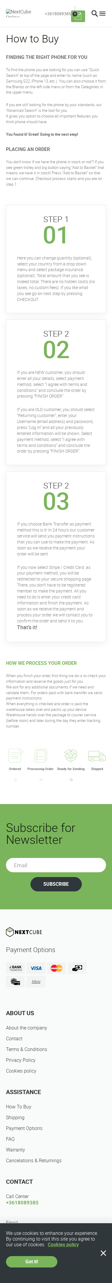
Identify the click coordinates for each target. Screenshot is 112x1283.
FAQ (10, 1139)
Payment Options (24, 1128)
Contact (14, 1038)
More (36, 981)
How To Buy (18, 1107)
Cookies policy (21, 1071)
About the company (26, 1028)
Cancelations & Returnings (34, 1160)
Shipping (15, 1117)
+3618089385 (58, 13)
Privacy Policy (21, 1060)
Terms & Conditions (26, 1049)
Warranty (15, 1150)
